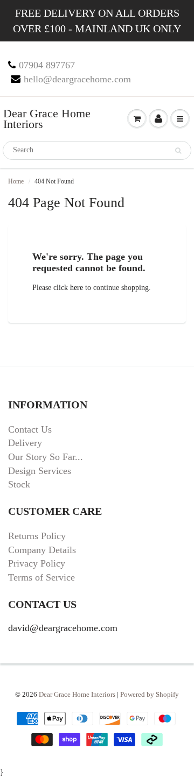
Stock (19, 484)
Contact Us (30, 429)
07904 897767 (47, 65)
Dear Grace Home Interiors (47, 119)
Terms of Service (41, 577)
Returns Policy (37, 536)
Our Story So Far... (45, 456)
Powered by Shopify (149, 694)
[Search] (178, 150)
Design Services (39, 470)
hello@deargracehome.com (77, 79)
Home (16, 181)
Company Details (42, 549)
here (76, 288)
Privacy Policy (36, 563)
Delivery (25, 442)
